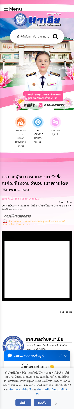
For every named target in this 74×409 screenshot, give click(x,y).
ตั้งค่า (23, 403)
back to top (66, 311)
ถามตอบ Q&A (55, 132)
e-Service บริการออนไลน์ (38, 136)
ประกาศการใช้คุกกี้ (20, 389)
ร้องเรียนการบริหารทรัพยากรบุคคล (20, 138)
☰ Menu (13, 9)
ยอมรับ (42, 403)
